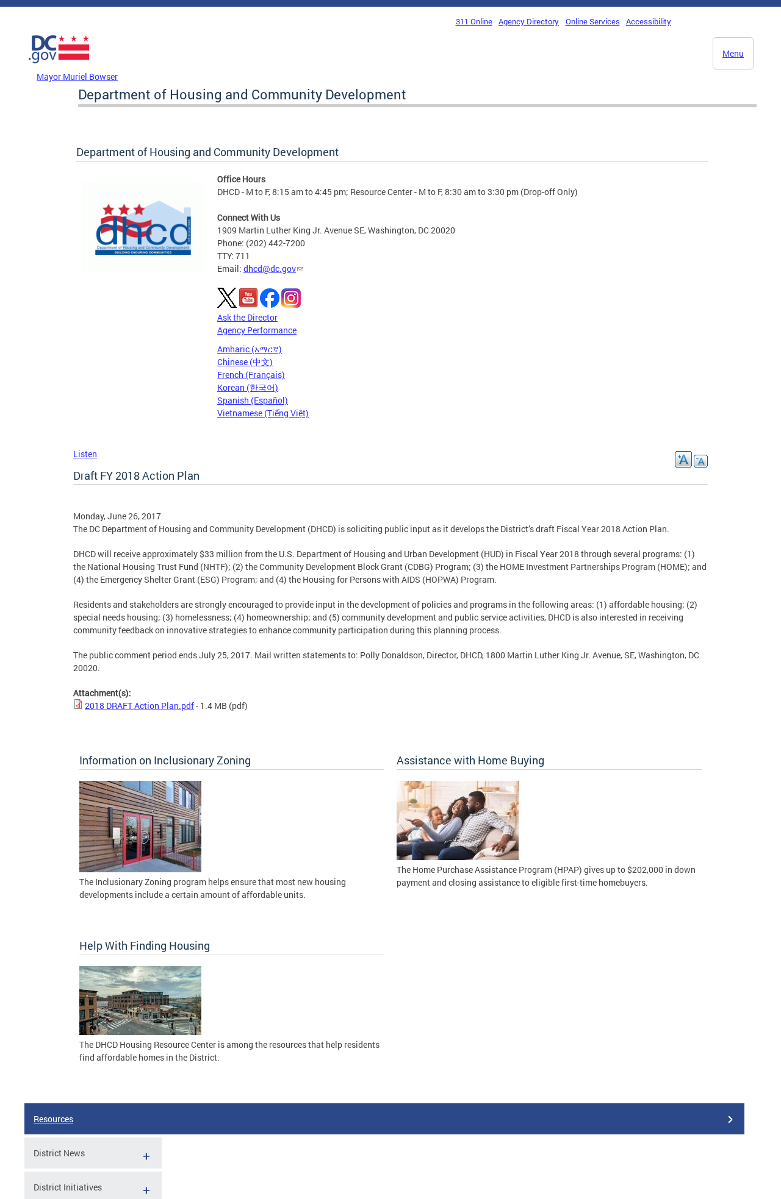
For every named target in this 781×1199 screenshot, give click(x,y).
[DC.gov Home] (59, 66)
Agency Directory (528, 21)
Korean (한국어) (247, 387)
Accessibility (648, 21)
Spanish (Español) (252, 400)
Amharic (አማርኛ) (249, 349)
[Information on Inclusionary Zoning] (140, 869)
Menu (733, 53)
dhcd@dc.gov (269, 268)
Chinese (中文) (245, 362)
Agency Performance (257, 330)
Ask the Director (247, 317)
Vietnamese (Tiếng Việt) (263, 413)
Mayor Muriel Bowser (77, 76)
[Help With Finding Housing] (140, 1031)
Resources (53, 1119)
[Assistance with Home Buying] (458, 857)
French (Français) (251, 374)
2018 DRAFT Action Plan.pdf (139, 705)
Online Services (593, 21)
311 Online (474, 21)
